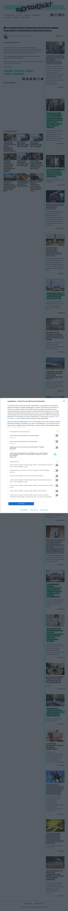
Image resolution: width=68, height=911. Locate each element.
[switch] (56, 435)
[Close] (64, 401)
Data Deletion (24, 510)
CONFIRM (21, 503)
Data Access (34, 510)
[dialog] (34, 455)
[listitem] (34, 432)
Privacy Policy (44, 510)
